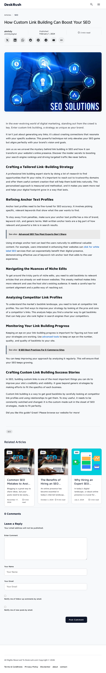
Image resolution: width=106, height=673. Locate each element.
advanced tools (50, 336)
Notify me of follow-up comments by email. (23, 599)
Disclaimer (45, 667)
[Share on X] (7, 40)
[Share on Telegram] (46, 40)
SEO (16, 15)
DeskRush (12, 4)
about (55, 667)
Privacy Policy (31, 667)
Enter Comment (11, 535)
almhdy (8, 31)
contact (63, 667)
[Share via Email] (54, 40)
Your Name (9, 566)
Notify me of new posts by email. (18, 610)
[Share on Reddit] (30, 40)
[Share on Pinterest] (38, 40)
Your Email (9, 581)
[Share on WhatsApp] (23, 40)
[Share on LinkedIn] (15, 40)
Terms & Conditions (13, 667)
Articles (7, 15)
